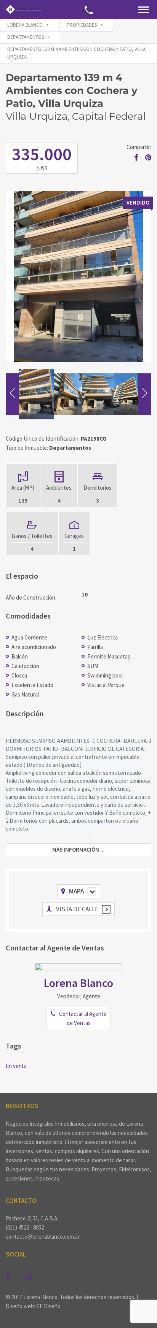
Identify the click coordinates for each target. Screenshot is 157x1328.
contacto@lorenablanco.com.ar (43, 1236)
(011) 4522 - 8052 (25, 1227)
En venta (16, 1065)
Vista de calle (77, 909)
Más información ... (78, 849)
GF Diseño (48, 1306)
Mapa (76, 891)
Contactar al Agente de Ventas (83, 1018)
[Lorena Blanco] (23, 9)
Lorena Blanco (78, 983)
